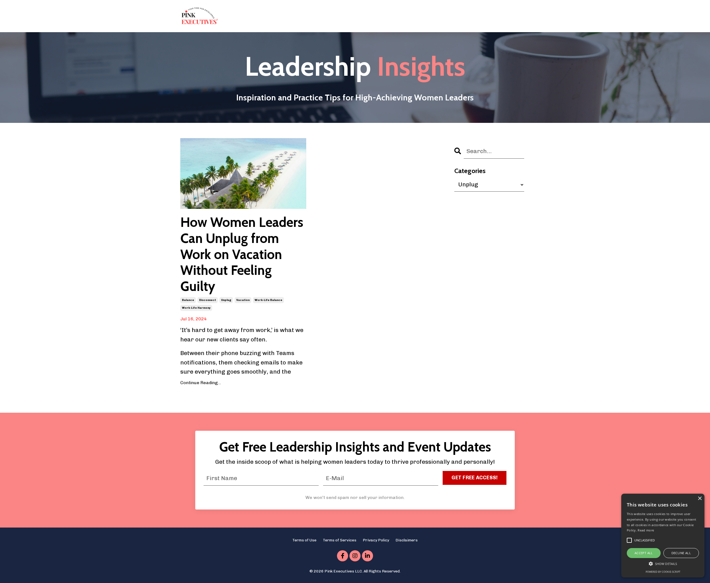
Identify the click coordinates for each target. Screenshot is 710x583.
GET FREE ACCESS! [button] (475, 478)
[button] (663, 563)
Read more (646, 530)
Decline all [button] (681, 553)
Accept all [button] (644, 553)
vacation (243, 300)
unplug (226, 300)
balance (188, 300)
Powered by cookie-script (663, 572)
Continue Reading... (200, 382)
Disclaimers (406, 540)
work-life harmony (196, 308)
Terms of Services (339, 540)
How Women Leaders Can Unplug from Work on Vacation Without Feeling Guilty (241, 254)
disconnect (207, 300)
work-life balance (268, 300)
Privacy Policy (376, 540)
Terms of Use (304, 540)
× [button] (700, 498)
